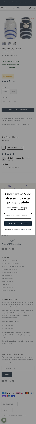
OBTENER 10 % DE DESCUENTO (18, 223)
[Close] (32, 191)
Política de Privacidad (25, 229)
